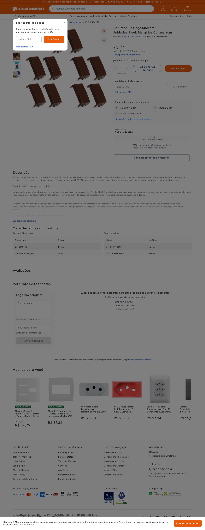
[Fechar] (64, 22)
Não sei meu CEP (24, 46)
